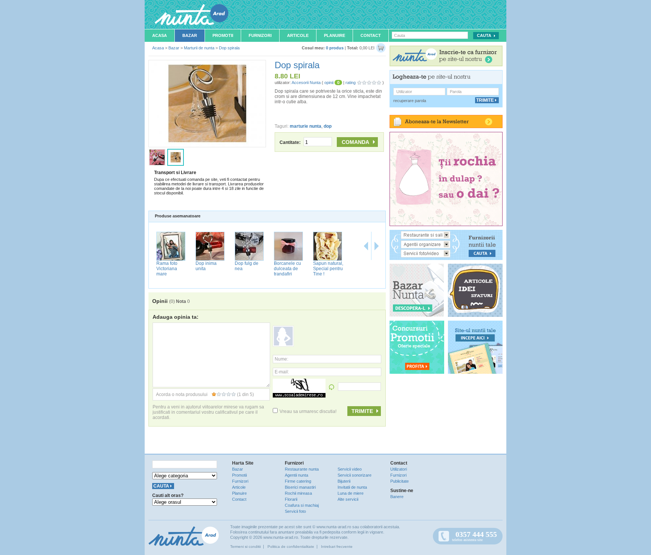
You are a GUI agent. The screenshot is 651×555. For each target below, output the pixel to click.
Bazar (189, 35)
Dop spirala (229, 48)
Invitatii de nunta (352, 487)
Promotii (222, 35)
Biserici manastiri (300, 487)
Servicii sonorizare (354, 475)
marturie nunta (305, 126)
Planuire (334, 35)
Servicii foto (295, 511)
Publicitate (399, 481)
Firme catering (298, 481)
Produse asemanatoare (177, 216)
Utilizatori (398, 469)
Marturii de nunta (199, 48)
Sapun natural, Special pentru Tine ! (328, 269)
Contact (371, 35)
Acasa (159, 35)
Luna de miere (351, 493)
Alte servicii (348, 499)
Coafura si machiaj (302, 505)
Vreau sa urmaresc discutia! (308, 411)
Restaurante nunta (302, 469)
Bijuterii (344, 481)
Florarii (291, 499)
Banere (396, 496)
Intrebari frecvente (337, 546)
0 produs (335, 48)
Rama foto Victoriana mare (166, 269)
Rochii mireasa (298, 493)
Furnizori (260, 35)
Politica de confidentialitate (290, 546)
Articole (298, 35)
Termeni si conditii (245, 546)
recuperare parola (409, 100)
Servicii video (350, 469)
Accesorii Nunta (306, 82)
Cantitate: (291, 142)
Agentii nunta (296, 475)
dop (328, 126)
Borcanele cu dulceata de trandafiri (287, 269)
